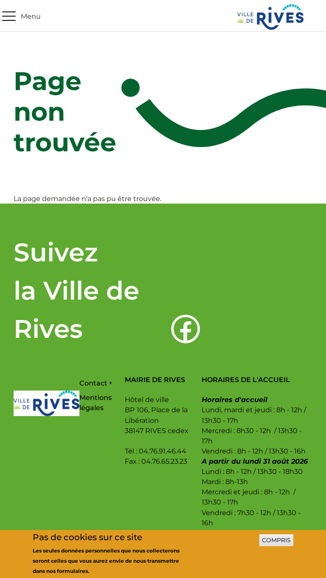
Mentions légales (95, 402)
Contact (93, 383)
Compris (276, 540)
